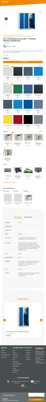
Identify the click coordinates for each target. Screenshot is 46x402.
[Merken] (40, 11)
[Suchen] (37, 2)
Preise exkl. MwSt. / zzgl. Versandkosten (10, 59)
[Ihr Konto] (42, 2)
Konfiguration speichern (9, 395)
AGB (14, 359)
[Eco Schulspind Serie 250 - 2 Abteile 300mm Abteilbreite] (23, 316)
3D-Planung (3, 357)
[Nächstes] (41, 320)
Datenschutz (15, 361)
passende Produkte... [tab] (23, 298)
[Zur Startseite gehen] (5, 2)
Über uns (15, 352)
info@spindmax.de (40, 362)
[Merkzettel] (40, 2)
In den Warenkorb (24, 62)
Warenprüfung (16, 366)
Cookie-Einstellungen (16, 369)
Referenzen (15, 354)
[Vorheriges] (4, 320)
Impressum (15, 357)
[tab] (28, 217)
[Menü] (35, 2)
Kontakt (3, 350)
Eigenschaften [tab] (18, 217)
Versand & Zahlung (5, 354)
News (14, 350)
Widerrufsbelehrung (17, 363)
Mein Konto (3, 352)
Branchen (15, 372)
